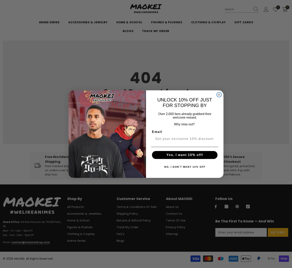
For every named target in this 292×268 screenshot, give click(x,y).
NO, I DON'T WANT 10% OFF (184, 167)
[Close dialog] (219, 94)
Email (157, 132)
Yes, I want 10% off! (184, 155)
